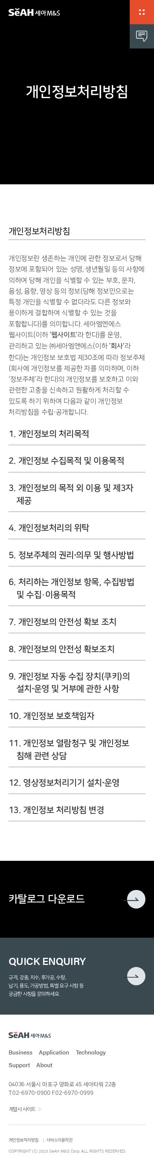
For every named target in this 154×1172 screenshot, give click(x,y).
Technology (91, 1052)
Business (21, 1052)
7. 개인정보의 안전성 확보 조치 (63, 622)
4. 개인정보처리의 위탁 (49, 528)
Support (19, 1064)
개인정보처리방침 (23, 1140)
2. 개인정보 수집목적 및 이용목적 (66, 461)
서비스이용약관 (59, 1140)
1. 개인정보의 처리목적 (49, 434)
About (44, 1064)
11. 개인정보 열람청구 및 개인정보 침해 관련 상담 (69, 750)
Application (54, 1052)
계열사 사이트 (22, 1109)
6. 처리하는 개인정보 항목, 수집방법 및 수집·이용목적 (71, 589)
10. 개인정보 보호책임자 (52, 716)
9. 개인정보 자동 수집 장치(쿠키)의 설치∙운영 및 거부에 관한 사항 (69, 683)
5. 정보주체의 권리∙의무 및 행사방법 (71, 555)
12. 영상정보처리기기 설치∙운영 (64, 783)
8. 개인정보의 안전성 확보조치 (61, 649)
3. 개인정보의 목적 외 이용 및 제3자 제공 (71, 495)
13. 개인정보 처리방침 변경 (56, 810)
